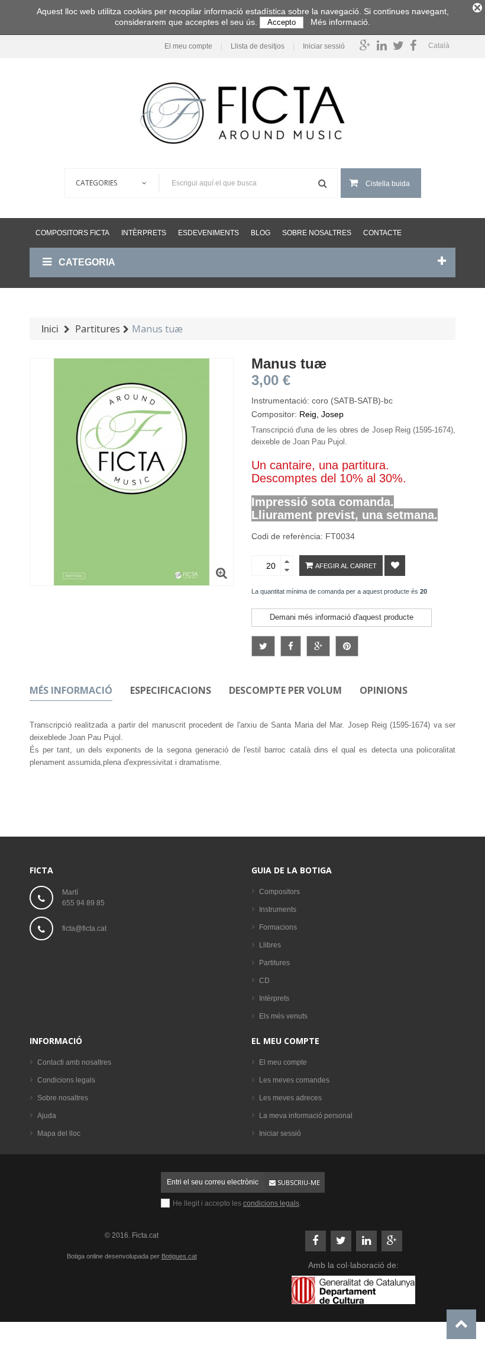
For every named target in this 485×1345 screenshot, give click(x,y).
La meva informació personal (306, 1116)
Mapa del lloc (58, 1133)
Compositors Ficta (72, 233)
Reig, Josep (321, 414)
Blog (260, 233)
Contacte (382, 233)
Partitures (274, 963)
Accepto (281, 22)
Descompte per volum (285, 690)
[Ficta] (242, 113)
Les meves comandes (294, 1080)
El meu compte (188, 46)
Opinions (384, 690)
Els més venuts (283, 1016)
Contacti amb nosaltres (74, 1062)
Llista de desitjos (257, 46)
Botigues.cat (179, 1256)
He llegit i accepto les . (237, 1203)
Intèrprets (143, 233)
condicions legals (271, 1203)
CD (264, 980)
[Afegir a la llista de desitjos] (394, 565)
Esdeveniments (208, 233)
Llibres (270, 945)
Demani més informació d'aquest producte (341, 617)
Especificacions (170, 690)
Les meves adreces (290, 1098)
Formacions (278, 927)
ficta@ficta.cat (84, 928)
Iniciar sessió (324, 46)
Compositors (279, 892)
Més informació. (340, 22)
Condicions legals (66, 1080)
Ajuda (46, 1116)
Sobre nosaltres (316, 233)
